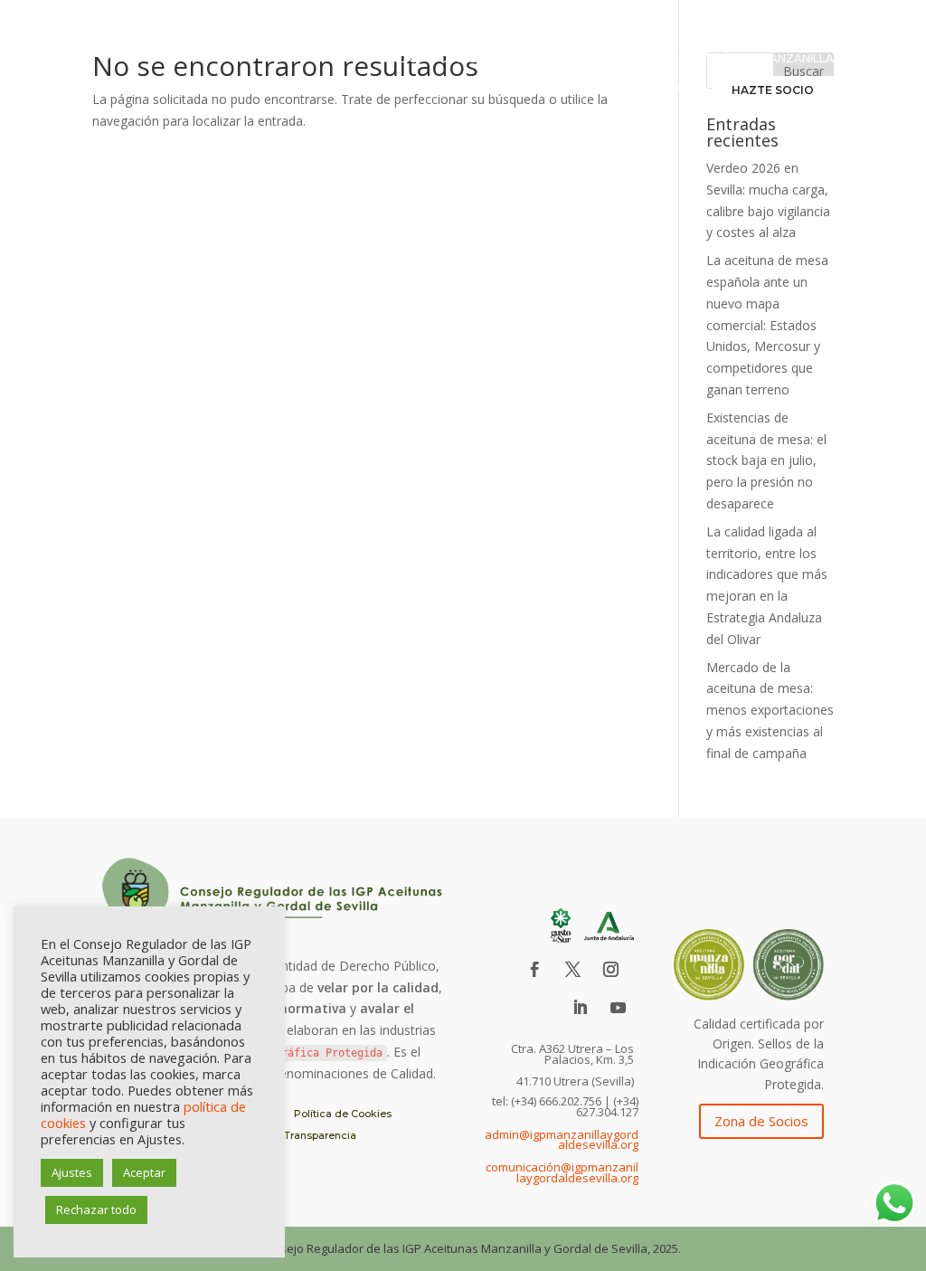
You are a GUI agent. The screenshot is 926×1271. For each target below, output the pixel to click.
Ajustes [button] (72, 1172)
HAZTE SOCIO (773, 90)
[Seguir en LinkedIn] (580, 1007)
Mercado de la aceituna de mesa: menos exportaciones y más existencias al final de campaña (770, 710)
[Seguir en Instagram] (611, 969)
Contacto (646, 88)
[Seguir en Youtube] (618, 1007)
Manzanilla (797, 58)
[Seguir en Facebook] (535, 969)
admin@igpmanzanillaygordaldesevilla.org (561, 1139)
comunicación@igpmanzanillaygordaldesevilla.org (562, 1172)
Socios (517, 88)
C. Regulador (482, 58)
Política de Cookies (343, 1113)
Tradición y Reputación (663, 58)
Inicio (401, 58)
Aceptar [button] (144, 1172)
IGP (556, 58)
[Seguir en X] (573, 969)
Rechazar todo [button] (96, 1209)
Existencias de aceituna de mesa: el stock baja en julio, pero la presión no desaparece (766, 460)
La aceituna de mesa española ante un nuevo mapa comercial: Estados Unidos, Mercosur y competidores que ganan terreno (767, 324)
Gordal (450, 88)
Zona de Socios (761, 1121)
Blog (575, 88)
